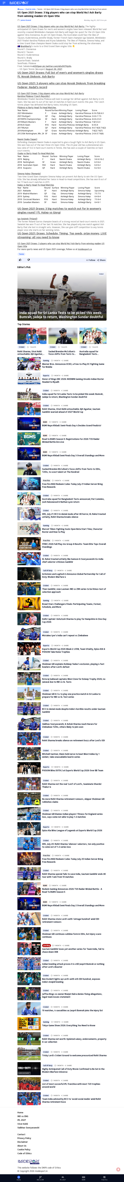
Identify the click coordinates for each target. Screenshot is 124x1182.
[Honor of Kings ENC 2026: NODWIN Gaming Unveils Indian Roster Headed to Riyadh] (29, 378)
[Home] (19, 3)
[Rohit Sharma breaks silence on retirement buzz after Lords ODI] (29, 738)
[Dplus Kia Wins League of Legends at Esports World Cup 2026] (29, 828)
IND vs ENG (22, 1116)
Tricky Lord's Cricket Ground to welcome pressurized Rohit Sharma (74, 1055)
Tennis (21, 254)
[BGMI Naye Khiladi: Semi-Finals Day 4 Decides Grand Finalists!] (29, 423)
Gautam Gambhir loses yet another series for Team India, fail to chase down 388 (73, 950)
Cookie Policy (23, 1149)
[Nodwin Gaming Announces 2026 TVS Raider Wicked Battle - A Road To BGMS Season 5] (29, 888)
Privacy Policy (24, 1138)
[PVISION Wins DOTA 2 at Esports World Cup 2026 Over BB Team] (29, 768)
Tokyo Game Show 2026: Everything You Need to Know (68, 1025)
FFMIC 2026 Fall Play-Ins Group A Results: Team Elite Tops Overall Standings (74, 545)
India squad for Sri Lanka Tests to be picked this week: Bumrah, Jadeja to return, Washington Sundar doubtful (61, 314)
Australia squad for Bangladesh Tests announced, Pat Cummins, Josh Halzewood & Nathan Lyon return (92, 352)
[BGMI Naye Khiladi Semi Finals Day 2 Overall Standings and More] (29, 903)
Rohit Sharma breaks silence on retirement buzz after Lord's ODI (73, 740)
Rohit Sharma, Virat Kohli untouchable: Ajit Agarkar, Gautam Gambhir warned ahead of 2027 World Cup (30, 352)
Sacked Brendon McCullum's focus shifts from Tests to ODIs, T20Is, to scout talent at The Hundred (61, 352)
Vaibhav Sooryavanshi (28, 1127)
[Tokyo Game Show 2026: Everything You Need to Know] (29, 1023)
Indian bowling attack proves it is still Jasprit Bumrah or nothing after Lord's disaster (73, 965)
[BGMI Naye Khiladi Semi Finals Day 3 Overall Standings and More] (29, 453)
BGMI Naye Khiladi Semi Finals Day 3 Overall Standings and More (73, 455)
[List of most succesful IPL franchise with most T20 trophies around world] (29, 1083)
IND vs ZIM (40, 1180)
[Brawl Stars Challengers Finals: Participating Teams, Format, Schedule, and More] (29, 603)
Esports (46, 375)
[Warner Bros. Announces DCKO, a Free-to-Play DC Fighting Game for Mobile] (29, 363)
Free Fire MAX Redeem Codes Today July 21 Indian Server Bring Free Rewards (72, 485)
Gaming (46, 360)
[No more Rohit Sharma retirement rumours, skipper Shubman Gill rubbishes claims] (29, 798)
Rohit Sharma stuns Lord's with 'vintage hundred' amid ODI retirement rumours (70, 920)
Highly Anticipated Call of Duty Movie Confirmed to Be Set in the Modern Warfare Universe (73, 1070)
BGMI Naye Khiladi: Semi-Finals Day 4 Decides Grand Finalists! (71, 425)
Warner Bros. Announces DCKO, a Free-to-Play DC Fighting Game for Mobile (73, 365)
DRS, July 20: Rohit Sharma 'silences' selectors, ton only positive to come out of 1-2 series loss (73, 845)
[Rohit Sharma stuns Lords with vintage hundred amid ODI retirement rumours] (29, 918)
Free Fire (46, 480)
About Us (21, 1145)
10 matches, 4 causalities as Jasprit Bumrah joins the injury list (72, 1010)
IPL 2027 (21, 1119)
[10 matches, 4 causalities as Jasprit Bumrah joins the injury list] (29, 1008)
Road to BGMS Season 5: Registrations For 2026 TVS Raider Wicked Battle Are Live (71, 440)
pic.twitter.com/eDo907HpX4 (56, 66)
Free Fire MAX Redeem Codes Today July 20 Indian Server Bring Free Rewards (72, 860)
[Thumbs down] (28, 260)
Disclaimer (22, 1141)
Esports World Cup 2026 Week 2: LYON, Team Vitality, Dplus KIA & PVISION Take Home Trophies (73, 650)
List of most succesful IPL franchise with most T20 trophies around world (71, 1085)
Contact (21, 1134)
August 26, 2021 (54, 69)
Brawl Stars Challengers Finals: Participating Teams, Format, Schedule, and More (71, 605)
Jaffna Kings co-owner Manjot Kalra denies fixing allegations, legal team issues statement (72, 995)
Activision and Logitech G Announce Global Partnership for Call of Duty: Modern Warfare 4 (73, 575)
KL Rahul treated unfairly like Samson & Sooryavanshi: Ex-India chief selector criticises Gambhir (72, 560)
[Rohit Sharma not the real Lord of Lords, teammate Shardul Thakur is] (29, 783)
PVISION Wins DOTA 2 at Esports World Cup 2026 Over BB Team (72, 770)
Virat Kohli (22, 1123)
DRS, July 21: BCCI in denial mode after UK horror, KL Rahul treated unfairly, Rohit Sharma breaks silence (74, 515)
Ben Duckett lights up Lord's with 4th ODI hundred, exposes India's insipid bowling (71, 980)
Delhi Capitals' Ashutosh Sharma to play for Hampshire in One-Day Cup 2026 (74, 620)
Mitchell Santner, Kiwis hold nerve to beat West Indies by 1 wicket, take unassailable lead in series (70, 755)
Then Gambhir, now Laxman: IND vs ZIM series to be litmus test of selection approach (74, 590)
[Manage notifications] (118, 1169)
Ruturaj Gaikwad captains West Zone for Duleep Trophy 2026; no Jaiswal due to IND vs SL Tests (73, 680)
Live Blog (46, 945)
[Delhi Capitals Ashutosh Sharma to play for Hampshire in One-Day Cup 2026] (29, 618)
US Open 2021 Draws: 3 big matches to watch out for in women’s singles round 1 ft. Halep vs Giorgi (59, 210)
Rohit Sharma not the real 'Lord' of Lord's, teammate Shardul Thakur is (71, 785)
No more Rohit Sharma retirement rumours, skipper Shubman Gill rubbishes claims (73, 800)
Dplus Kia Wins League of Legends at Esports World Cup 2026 (72, 830)
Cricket (101, 274)
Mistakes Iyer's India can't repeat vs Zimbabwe (65, 635)
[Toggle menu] (4, 3)
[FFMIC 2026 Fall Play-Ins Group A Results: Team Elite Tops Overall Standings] (29, 543)
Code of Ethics (24, 1153)
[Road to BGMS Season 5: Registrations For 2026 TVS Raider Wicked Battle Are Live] (29, 438)
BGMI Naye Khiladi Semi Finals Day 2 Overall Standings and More (73, 905)
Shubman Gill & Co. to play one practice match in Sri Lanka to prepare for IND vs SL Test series (71, 695)
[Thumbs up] (20, 260)
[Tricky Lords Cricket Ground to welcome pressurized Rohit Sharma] (29, 1053)
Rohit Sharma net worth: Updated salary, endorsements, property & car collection (74, 1040)
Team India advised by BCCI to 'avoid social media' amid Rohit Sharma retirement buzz (71, 1100)
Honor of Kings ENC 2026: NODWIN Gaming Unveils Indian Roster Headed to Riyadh (73, 380)
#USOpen (37, 66)
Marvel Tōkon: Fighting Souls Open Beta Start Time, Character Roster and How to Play (72, 530)
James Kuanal (26, 20)
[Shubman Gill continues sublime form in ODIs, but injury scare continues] (29, 933)
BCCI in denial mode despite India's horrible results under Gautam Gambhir (73, 710)
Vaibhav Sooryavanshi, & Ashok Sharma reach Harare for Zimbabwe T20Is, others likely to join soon (69, 725)
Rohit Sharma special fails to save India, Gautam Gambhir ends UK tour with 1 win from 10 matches (74, 875)
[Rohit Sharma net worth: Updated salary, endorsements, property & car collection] (29, 1038)
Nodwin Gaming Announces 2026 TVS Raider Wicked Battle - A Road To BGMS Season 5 (72, 890)
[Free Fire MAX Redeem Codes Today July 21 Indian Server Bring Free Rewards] (29, 483)
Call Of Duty (47, 570)
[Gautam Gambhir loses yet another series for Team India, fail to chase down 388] (29, 948)
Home (20, 1112)
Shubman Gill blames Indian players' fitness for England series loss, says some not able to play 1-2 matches (72, 815)
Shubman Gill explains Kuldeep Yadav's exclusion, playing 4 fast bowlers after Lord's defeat (73, 665)
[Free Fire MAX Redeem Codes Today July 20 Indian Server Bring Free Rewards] (29, 858)
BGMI (45, 422)
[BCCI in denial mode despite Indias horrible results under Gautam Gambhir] (29, 708)
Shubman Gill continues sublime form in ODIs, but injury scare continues (71, 935)
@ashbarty (26, 46)
